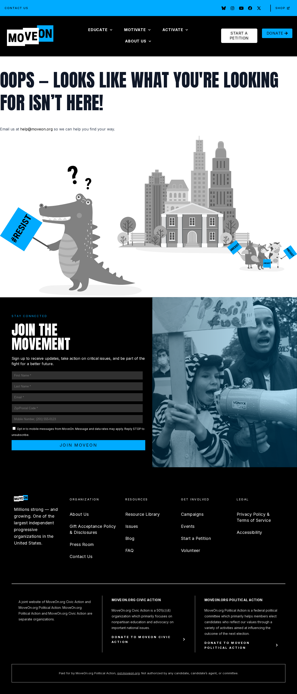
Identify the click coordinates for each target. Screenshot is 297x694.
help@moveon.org (36, 129)
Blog (130, 538)
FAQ (129, 550)
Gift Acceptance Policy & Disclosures (93, 529)
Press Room (82, 544)
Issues (131, 526)
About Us (79, 514)
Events (188, 526)
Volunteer (190, 550)
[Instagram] (232, 8)
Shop (280, 8)
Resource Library (142, 514)
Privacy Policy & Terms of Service (254, 517)
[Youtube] (241, 8)
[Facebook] (250, 8)
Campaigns (192, 514)
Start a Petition (196, 538)
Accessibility (249, 532)
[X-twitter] (259, 8)
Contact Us (16, 8)
